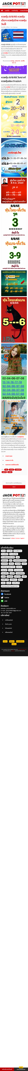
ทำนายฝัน (9, 551)
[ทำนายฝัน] (14, 69)
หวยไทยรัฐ (15, 10)
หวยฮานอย (9, 456)
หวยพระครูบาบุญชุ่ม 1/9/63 (8, 567)
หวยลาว (11, 570)
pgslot (22, 538)
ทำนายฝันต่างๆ (17, 551)
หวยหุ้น (6, 53)
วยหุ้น (17, 557)
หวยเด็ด (24, 576)
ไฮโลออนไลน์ (8, 628)
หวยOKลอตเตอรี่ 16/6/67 (20, 560)
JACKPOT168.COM (22, 649)
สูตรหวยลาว (5, 560)
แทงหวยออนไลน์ (21, 1069)
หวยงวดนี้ (17, 564)
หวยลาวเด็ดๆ (5, 573)
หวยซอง (24, 564)
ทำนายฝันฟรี (5, 554)
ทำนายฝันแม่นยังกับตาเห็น (8, 557)
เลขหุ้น (8, 87)
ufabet (13, 538)
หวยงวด (11, 564)
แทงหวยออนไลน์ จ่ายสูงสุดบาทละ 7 (10, 586)
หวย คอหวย (4, 564)
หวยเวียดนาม (13, 580)
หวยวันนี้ (12, 573)
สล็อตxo (12, 641)
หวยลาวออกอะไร (19, 570)
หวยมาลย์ (19, 567)
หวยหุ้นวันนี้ (18, 469)
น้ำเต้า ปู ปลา (8, 624)
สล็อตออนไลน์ (8, 632)
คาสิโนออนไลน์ (9, 620)
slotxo (18, 538)
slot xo (14, 644)
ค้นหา (14, 487)
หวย (6, 469)
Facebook (7, 594)
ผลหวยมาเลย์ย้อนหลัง (12, 465)
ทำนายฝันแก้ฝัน (13, 554)
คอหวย (3, 551)
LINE (5, 601)
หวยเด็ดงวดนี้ (5, 580)
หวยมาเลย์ (4, 570)
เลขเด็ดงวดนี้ (16, 583)
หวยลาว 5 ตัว (9, 460)
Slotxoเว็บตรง (20, 641)
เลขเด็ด (7, 10)
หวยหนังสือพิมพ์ (20, 573)
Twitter (6, 597)
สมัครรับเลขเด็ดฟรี (7, 1069)
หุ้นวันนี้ (4, 472)
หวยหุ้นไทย (20, 437)
